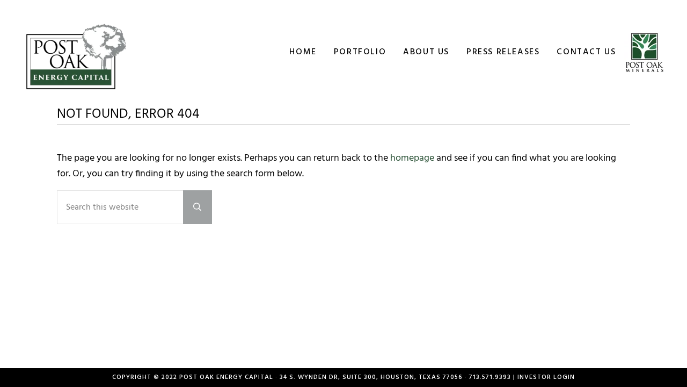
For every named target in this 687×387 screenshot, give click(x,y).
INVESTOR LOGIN (546, 377)
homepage (412, 158)
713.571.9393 (490, 377)
